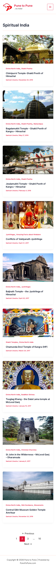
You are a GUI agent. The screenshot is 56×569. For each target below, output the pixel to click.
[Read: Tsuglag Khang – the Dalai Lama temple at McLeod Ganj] (28, 375)
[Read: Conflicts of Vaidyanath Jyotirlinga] (28, 215)
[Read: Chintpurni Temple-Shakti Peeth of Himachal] (28, 49)
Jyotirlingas (10, 234)
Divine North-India (13, 69)
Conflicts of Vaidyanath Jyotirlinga (24, 239)
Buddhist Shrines (28, 395)
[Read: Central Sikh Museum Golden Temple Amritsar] (28, 485)
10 (39, 538)
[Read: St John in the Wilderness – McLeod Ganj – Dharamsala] (28, 430)
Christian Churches (29, 450)
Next (28, 544)
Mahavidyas (38, 124)
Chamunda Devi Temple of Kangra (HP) (26, 346)
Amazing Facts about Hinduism (28, 234)
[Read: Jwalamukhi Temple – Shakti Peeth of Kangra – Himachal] (28, 159)
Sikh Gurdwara (27, 505)
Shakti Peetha (26, 69)
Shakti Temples (12, 342)
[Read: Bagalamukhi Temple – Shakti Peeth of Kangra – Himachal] (28, 104)
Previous (28, 533)
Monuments (38, 505)
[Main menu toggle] (50, 7)
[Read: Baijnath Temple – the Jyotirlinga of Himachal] (28, 267)
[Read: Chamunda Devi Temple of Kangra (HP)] (28, 322)
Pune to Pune (23, 5)
